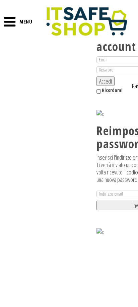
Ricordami (112, 90)
